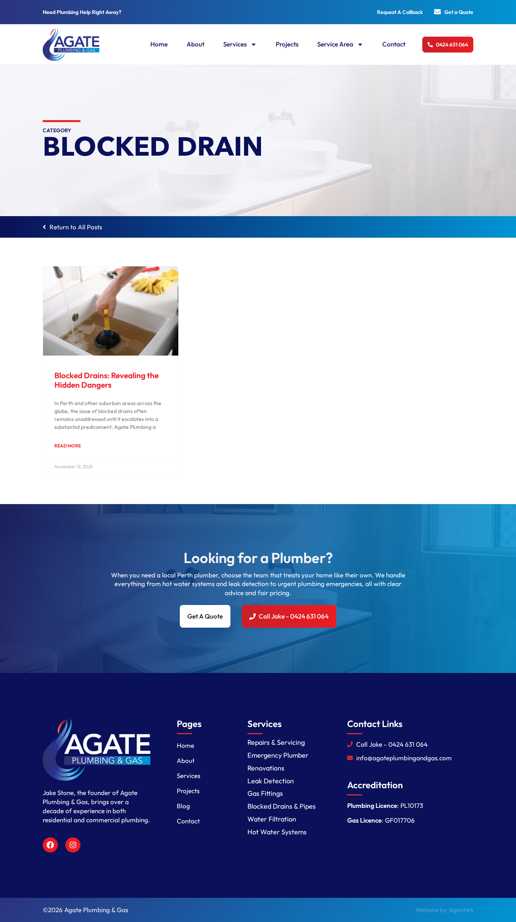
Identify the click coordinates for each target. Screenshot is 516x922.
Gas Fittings (265, 793)
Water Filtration (271, 819)
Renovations (265, 768)
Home (159, 44)
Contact (393, 44)
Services (235, 44)
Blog (183, 806)
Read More (67, 446)
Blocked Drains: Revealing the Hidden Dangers (106, 380)
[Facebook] (50, 844)
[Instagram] (72, 844)
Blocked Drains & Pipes (281, 806)
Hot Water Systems (277, 832)
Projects (287, 44)
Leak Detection (270, 781)
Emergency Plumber (278, 755)
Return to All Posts (75, 227)
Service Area (335, 44)
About (195, 44)
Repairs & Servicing (276, 742)
